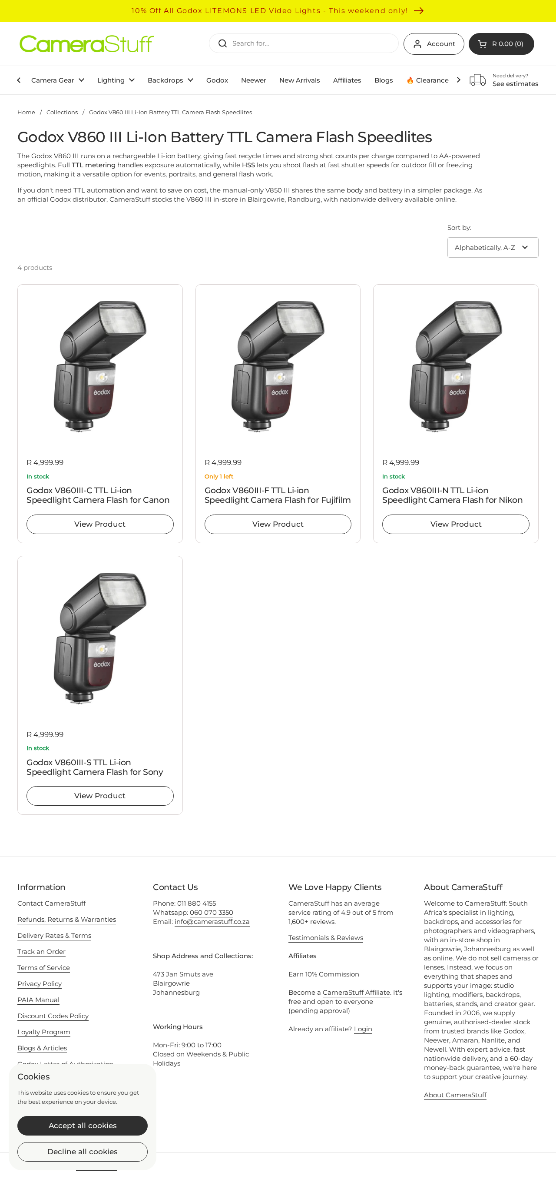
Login (363, 1029)
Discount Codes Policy (53, 1016)
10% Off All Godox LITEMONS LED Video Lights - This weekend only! (270, 11)
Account (441, 44)
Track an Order (41, 951)
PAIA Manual (38, 1000)
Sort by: (459, 227)
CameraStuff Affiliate (356, 992)
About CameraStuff (455, 1095)
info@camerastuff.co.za (212, 921)
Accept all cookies (83, 1125)
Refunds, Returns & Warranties (66, 919)
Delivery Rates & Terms (54, 935)
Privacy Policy (39, 984)
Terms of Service (43, 967)
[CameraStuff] (86, 44)
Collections (62, 112)
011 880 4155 (196, 903)
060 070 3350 (211, 912)
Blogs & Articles (42, 1048)
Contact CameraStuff (51, 903)
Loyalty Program (43, 1032)
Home (26, 112)
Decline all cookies (82, 1151)
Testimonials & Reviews (325, 937)
